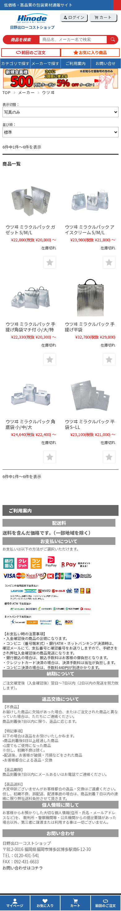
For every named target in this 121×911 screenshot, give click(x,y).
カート (105, 17)
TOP (6, 92)
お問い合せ (106, 63)
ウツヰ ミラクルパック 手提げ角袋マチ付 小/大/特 (30, 327)
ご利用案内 (75, 63)
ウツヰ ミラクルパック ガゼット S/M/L (30, 229)
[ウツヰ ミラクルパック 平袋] (90, 395)
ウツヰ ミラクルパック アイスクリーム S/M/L (89, 229)
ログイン (75, 17)
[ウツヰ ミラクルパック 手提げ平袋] (90, 298)
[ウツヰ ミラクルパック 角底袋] (31, 395)
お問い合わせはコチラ (22, 868)
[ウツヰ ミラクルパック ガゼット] (31, 200)
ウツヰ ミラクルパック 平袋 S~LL (89, 424)
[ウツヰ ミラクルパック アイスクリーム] (90, 200)
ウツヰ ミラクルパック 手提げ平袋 (89, 327)
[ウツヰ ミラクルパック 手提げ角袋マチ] (31, 298)
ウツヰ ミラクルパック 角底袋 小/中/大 (30, 424)
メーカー (26, 92)
